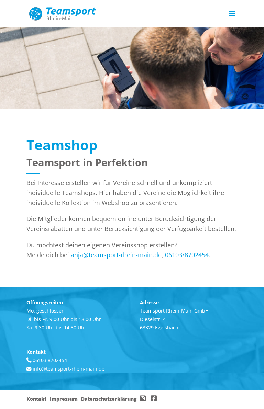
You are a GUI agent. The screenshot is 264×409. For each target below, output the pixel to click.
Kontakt (36, 399)
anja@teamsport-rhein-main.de (116, 255)
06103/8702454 (187, 255)
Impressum (64, 399)
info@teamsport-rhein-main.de (68, 368)
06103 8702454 (49, 360)
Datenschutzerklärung (108, 399)
